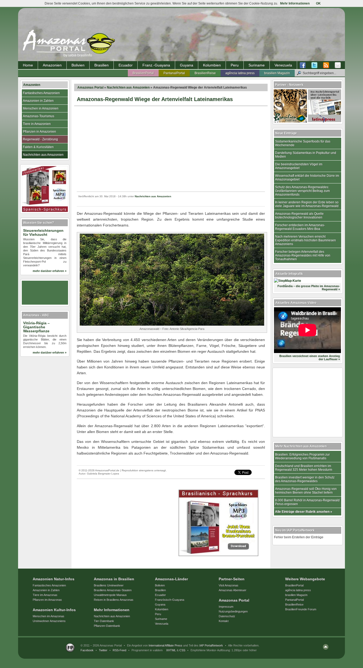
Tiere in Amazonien (37, 124)
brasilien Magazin (277, 73)
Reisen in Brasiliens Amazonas (113, 599)
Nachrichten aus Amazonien (128, 87)
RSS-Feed (119, 650)
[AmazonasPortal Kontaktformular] (338, 65)
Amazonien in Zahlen (38, 101)
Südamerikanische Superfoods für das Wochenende (302, 143)
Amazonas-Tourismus (38, 116)
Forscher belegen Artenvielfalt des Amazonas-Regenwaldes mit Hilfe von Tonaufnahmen (302, 255)
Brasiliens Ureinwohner (109, 585)
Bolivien (78, 65)
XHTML (171, 650)
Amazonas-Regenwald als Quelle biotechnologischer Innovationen (299, 215)
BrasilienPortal (143, 73)
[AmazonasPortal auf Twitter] (314, 65)
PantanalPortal (174, 73)
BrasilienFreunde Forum (300, 609)
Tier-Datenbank (104, 621)
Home (28, 65)
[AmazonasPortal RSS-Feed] (326, 65)
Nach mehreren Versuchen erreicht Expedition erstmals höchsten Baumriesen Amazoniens (305, 240)
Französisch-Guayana (169, 599)
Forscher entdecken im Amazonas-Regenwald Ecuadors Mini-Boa (300, 227)
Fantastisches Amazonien (41, 93)
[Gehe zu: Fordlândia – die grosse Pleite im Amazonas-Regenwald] (287, 281)
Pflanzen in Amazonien (39, 131)
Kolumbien (212, 65)
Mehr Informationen (295, 3)
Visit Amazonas (228, 585)
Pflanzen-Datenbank (107, 625)
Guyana (186, 65)
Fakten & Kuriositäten (38, 147)
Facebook (87, 650)
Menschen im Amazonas (48, 616)
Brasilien (101, 65)
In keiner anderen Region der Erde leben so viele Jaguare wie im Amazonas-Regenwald (307, 204)
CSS (182, 650)
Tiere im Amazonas (45, 594)
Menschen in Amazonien (40, 108)
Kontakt (224, 621)
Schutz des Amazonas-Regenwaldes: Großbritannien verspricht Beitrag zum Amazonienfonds (302, 190)
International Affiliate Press (165, 645)
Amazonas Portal (90, 87)
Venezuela (283, 65)
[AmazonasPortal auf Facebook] (304, 65)
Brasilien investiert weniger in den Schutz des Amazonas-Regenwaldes (305, 479)
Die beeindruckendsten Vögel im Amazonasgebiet (298, 166)
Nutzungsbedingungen (233, 611)
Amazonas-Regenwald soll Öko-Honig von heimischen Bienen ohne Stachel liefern (306, 490)
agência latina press (240, 73)
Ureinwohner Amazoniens (49, 621)
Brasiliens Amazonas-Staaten (113, 590)
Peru (235, 65)
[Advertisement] (171, 149)
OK (318, 3)
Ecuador (126, 65)
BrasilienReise (205, 73)
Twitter (103, 650)
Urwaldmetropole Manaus (110, 594)
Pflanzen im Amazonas (47, 599)
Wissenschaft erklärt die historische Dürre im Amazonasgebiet (307, 177)
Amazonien (52, 65)
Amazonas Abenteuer (232, 590)
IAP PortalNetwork (211, 645)
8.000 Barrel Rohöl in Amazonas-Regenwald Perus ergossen (307, 502)
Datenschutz (227, 616)
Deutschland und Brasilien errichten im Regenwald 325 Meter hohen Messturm (303, 468)
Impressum (226, 606)
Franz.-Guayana (156, 65)
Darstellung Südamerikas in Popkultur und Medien (305, 154)
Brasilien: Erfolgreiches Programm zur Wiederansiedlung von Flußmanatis (302, 456)
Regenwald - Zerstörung (40, 139)
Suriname (256, 65)
